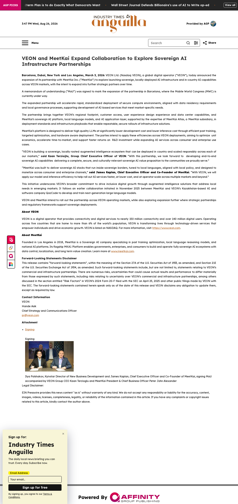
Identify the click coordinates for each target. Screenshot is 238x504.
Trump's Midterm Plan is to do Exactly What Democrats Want (54, 5)
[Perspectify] (11, 248)
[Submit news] (11, 240)
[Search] (188, 43)
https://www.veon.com (166, 228)
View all (230, 5)
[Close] (63, 433)
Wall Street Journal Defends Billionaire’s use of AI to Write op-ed (160, 5)
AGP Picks (10, 5)
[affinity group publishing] (11, 256)
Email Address (19, 473)
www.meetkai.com (122, 251)
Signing (29, 329)
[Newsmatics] (11, 264)
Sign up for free (35, 487)
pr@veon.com (30, 315)
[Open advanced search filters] (196, 43)
